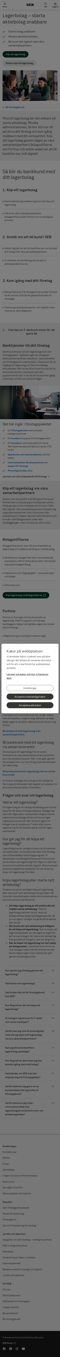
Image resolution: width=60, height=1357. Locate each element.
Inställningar (30, 688)
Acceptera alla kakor (30, 705)
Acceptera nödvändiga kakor (30, 696)
